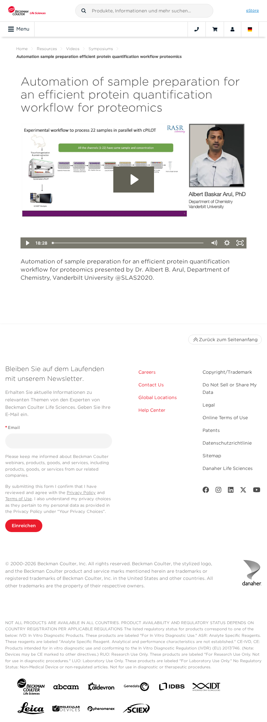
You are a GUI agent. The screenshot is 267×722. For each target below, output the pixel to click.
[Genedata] (136, 688)
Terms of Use (18, 498)
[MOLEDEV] (66, 710)
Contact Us (151, 384)
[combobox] (144, 10)
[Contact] (196, 29)
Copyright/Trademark (227, 372)
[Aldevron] (101, 688)
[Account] (232, 29)
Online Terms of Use (225, 417)
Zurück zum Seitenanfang (228, 339)
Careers (147, 372)
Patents (211, 430)
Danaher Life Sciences (228, 468)
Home (22, 48)
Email (12, 427)
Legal (209, 405)
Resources (47, 48)
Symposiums (101, 48)
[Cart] (215, 29)
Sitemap (212, 455)
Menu (22, 29)
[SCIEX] (136, 710)
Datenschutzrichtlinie (227, 443)
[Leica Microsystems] (31, 710)
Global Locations (157, 397)
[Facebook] (206, 491)
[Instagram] (218, 491)
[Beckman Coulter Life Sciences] (27, 11)
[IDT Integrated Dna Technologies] (206, 688)
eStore (252, 10)
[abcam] (66, 688)
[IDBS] (171, 688)
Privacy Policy (81, 492)
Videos (72, 48)
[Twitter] (243, 491)
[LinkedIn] (231, 491)
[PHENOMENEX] (101, 710)
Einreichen (24, 525)
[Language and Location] (250, 29)
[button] (84, 11)
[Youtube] (256, 491)
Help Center (151, 410)
